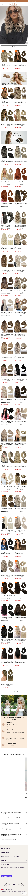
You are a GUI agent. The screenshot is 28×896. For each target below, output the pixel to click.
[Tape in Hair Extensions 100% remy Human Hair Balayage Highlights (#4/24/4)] (20, 326)
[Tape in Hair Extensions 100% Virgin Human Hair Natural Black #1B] (7, 631)
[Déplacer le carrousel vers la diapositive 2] (13, 713)
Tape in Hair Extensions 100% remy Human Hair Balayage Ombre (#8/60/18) (20, 357)
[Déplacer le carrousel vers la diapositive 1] (11, 713)
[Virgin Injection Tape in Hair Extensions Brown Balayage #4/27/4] (7, 500)
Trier (15, 46)
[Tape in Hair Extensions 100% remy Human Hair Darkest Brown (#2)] (20, 391)
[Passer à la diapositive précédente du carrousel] (9, 713)
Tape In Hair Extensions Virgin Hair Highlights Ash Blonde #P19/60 (20, 510)
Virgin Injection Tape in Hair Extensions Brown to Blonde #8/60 (6, 466)
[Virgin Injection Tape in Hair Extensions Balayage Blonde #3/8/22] (7, 93)
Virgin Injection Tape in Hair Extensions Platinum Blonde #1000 (19, 531)
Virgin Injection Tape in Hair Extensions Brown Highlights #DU (20, 65)
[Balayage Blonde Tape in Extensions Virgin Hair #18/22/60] (7, 174)
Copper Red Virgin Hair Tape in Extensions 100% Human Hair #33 (20, 183)
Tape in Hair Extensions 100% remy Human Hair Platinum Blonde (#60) (7, 401)
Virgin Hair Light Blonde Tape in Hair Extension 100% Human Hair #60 (7, 248)
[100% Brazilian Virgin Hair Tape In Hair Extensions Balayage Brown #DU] (20, 195)
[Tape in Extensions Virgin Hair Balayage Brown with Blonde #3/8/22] (20, 479)
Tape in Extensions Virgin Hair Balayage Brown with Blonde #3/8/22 (20, 488)
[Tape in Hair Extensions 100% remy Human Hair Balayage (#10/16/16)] (7, 348)
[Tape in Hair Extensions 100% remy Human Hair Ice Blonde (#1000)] (7, 304)
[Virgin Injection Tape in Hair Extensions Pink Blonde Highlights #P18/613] (20, 566)
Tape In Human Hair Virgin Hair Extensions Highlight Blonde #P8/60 (20, 226)
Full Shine (11, 891)
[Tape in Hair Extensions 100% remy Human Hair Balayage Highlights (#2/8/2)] (7, 283)
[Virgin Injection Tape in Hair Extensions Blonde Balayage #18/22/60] (20, 457)
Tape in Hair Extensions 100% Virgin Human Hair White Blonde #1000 (7, 531)
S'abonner (23, 871)
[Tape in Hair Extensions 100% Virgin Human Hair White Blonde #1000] (7, 522)
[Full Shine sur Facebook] (5, 884)
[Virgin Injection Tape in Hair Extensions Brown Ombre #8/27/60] (20, 115)
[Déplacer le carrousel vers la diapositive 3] (15, 713)
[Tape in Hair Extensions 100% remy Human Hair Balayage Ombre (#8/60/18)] (20, 348)
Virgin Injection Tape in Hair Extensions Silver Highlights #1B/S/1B (6, 161)
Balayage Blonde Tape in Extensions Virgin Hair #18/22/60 (6, 183)
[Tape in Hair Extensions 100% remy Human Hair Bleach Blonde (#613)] (20, 261)
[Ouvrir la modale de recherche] (22, 4)
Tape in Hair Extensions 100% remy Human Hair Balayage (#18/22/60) (20, 423)
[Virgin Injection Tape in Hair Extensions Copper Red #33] (7, 195)
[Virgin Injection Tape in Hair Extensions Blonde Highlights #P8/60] (20, 152)
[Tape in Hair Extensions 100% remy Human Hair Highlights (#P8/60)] (20, 283)
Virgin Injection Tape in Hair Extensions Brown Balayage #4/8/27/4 (6, 124)
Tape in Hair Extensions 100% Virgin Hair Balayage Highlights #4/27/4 (20, 553)
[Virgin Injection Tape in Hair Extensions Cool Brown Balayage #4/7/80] (7, 56)
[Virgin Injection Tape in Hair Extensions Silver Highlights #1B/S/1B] (7, 152)
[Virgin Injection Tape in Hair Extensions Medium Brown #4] (7, 588)
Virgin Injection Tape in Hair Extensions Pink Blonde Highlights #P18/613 (19, 575)
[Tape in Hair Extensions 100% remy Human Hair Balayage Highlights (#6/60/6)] (7, 261)
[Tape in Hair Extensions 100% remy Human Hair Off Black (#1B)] (7, 413)
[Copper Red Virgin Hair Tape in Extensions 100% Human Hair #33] (20, 174)
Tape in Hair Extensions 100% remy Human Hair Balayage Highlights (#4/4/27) (7, 335)
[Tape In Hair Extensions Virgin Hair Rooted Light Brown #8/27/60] (20, 435)
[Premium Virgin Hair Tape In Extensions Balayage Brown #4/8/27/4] (7, 675)
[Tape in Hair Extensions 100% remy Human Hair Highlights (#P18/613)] (7, 435)
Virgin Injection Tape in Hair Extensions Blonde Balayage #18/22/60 (20, 466)
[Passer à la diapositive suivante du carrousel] (19, 713)
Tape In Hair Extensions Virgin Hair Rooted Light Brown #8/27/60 (20, 444)
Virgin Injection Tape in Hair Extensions (11, 38)
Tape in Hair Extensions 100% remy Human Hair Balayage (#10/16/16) (7, 357)
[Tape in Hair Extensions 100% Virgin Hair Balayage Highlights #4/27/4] (20, 544)
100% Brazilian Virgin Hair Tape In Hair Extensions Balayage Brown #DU (20, 205)
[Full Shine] (14, 4)
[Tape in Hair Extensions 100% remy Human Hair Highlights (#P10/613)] (20, 304)
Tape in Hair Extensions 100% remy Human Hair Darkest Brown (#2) (20, 401)
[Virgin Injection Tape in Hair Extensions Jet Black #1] (7, 544)
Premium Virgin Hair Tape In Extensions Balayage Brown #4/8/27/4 (6, 684)
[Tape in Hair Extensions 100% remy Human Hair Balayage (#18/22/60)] (20, 413)
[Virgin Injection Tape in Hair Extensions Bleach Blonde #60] (7, 479)
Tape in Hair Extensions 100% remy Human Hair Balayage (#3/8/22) (7, 379)
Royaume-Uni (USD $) (7, 889)
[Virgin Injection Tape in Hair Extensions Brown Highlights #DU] (20, 56)
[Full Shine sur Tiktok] (18, 884)
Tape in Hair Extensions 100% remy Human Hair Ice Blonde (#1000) (7, 314)
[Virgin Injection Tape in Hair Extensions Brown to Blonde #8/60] (7, 457)
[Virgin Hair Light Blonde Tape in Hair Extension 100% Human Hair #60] (7, 239)
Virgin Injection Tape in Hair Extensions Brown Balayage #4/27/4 (6, 510)
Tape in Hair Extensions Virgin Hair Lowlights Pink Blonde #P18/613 (20, 640)
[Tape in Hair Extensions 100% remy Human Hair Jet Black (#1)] (20, 370)
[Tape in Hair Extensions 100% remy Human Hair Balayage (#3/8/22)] (7, 370)
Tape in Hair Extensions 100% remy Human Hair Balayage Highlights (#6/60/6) (7, 270)
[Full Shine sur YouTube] (22, 884)
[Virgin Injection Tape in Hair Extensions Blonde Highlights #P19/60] (7, 566)
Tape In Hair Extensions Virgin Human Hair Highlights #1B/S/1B (7, 226)
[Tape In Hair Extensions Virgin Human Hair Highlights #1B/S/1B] (7, 217)
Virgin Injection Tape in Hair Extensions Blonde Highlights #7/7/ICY (20, 102)
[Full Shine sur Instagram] (9, 884)
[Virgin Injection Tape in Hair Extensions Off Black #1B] (7, 609)
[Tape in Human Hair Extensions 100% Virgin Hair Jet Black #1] (20, 653)
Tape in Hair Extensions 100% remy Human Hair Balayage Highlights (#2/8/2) (7, 292)
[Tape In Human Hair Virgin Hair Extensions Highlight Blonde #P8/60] (20, 217)
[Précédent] (4, 1)
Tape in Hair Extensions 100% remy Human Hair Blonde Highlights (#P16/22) (20, 248)
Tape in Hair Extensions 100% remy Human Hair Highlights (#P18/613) (7, 444)
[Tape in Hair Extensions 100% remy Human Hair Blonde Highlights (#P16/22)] (20, 239)
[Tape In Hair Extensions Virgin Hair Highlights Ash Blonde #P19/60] (20, 500)
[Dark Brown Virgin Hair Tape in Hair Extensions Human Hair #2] (7, 653)
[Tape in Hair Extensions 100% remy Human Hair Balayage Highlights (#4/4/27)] (7, 326)
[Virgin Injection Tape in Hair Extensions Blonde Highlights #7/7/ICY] (20, 93)
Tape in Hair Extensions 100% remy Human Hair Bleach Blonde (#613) (20, 270)
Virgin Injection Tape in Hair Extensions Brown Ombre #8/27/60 (19, 124)
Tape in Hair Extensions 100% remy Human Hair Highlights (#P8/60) (20, 292)
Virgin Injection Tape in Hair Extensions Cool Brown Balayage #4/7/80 (6, 65)
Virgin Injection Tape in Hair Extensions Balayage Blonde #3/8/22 (6, 102)
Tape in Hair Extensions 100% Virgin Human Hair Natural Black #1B (7, 640)
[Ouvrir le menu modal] (2, 4)
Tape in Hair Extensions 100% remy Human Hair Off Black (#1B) (7, 423)
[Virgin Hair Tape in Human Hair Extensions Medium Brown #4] (20, 609)
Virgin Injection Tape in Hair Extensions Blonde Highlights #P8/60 (20, 161)
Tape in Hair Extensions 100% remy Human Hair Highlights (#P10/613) (20, 314)
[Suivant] (23, 1)
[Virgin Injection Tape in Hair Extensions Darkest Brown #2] (20, 588)
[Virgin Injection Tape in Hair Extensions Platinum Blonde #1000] (20, 522)
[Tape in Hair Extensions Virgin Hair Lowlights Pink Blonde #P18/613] (20, 631)
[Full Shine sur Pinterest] (14, 884)
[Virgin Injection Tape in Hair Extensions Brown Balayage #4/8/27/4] (7, 115)
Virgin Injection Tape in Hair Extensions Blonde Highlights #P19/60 (7, 575)
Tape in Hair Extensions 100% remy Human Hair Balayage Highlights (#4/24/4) (20, 335)
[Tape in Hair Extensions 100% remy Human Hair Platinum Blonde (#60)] (7, 391)
